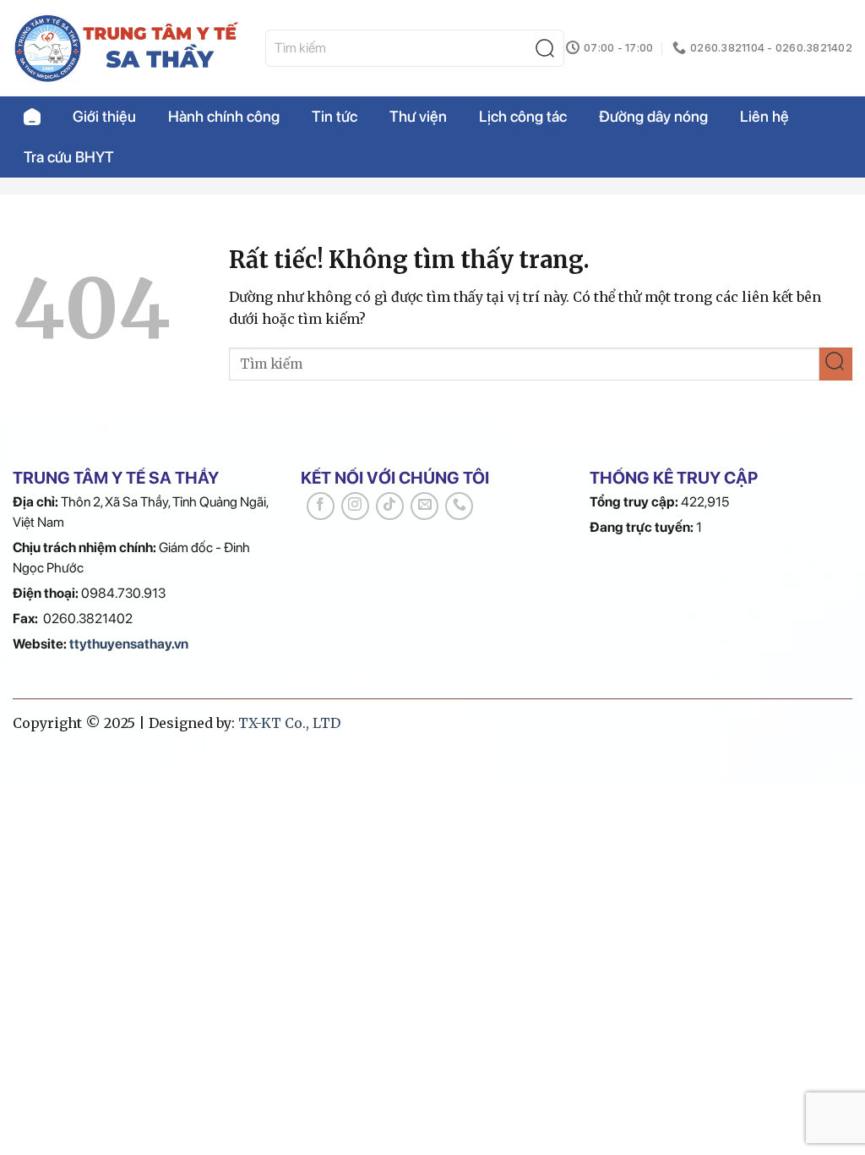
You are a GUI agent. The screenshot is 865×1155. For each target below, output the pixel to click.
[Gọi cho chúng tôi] (459, 506)
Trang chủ (32, 116)
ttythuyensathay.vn (128, 644)
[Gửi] (549, 49)
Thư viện (418, 116)
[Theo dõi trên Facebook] (321, 506)
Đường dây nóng (653, 116)
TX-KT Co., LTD (289, 722)
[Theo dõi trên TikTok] (390, 506)
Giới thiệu (104, 116)
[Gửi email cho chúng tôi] (424, 506)
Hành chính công (224, 116)
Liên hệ (764, 116)
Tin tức (334, 116)
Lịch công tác (523, 116)
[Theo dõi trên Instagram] (355, 506)
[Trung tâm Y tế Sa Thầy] (126, 47)
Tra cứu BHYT (69, 157)
